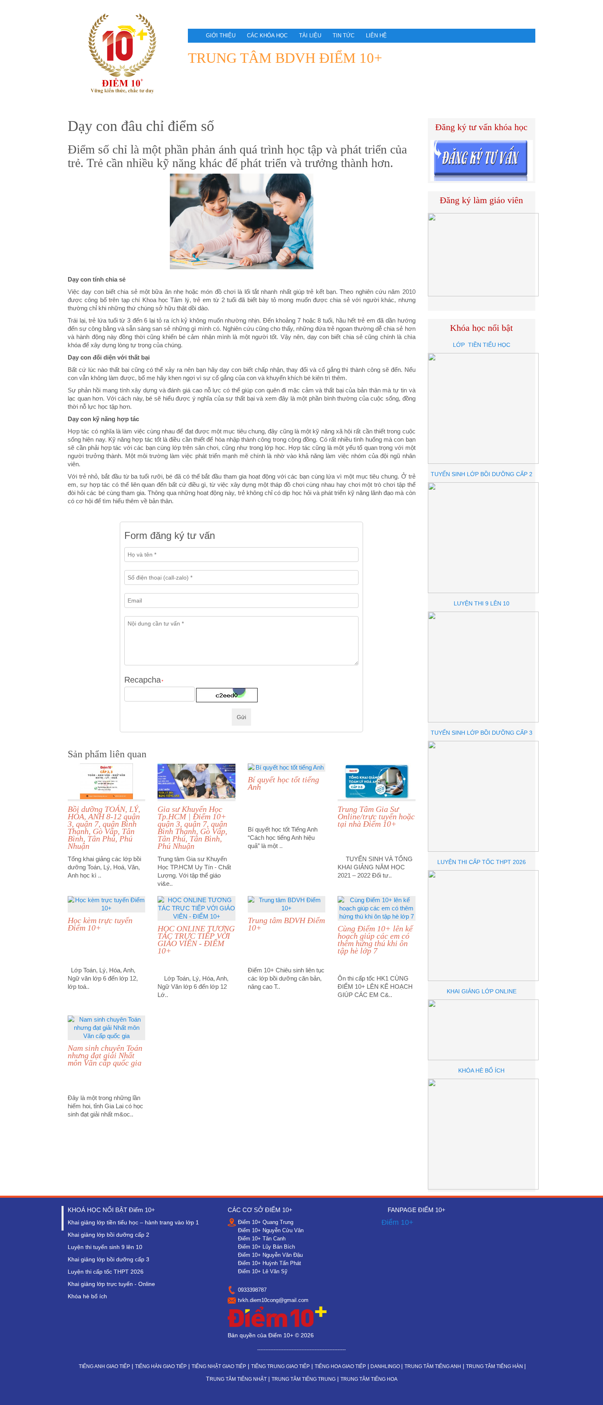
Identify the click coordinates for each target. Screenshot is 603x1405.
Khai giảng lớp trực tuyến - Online (111, 1284)
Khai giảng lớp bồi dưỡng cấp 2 (108, 1234)
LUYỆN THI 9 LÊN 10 (481, 603)
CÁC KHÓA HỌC (267, 35)
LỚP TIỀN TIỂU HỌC (481, 345)
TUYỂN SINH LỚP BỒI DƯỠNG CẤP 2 (481, 474)
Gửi (241, 717)
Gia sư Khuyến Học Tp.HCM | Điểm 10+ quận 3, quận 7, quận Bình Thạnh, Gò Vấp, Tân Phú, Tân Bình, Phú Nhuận (192, 827)
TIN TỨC (343, 35)
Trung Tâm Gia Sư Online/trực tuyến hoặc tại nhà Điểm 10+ (376, 816)
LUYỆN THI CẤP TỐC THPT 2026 (481, 862)
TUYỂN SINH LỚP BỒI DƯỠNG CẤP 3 (481, 732)
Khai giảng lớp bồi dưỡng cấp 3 (108, 1259)
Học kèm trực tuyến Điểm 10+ (100, 924)
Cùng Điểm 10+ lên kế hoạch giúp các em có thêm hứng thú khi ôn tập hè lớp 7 (375, 939)
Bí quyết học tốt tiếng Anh (283, 783)
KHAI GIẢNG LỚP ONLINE (481, 991)
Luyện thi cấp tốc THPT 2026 (106, 1271)
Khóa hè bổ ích (87, 1296)
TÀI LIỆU (310, 35)
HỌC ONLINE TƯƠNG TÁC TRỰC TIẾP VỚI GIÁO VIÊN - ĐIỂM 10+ (196, 939)
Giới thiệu (220, 35)
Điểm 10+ (397, 1222)
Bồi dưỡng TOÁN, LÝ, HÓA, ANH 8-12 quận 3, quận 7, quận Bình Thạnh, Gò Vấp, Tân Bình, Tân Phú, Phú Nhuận (104, 827)
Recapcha (143, 680)
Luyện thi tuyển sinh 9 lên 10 (105, 1247)
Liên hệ (376, 35)
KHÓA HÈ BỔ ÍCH (481, 1070)
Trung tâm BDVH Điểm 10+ (286, 924)
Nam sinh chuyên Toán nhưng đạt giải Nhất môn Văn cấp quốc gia (105, 1055)
